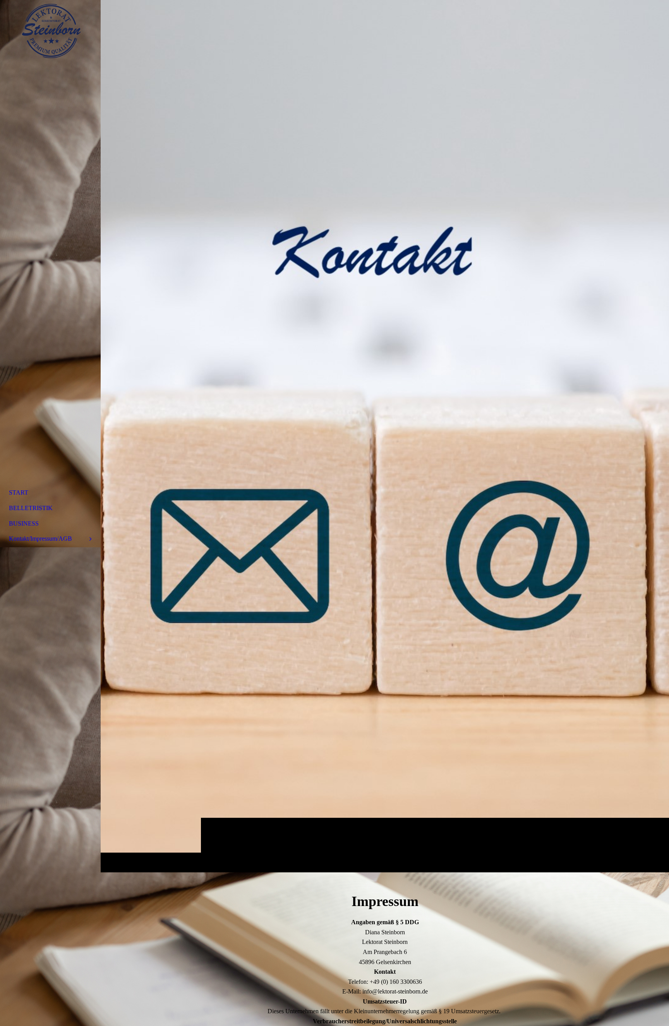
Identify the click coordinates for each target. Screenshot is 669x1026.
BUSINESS (24, 523)
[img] (385, 436)
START (18, 492)
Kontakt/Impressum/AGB (40, 538)
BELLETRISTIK (31, 508)
